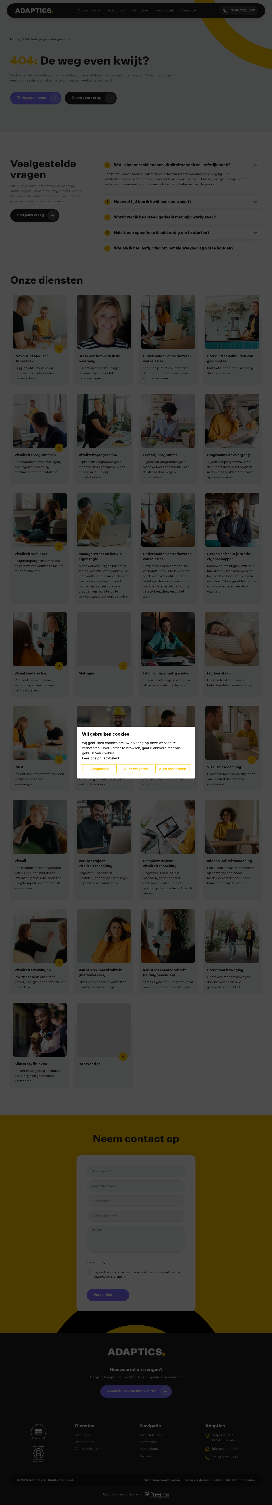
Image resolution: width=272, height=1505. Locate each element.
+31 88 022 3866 (225, 1457)
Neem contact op (86, 98)
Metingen (82, 1435)
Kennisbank (164, 10)
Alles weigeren (136, 769)
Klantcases (140, 10)
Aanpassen (99, 769)
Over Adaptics (151, 1435)
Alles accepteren (172, 769)
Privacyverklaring (196, 1480)
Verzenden (103, 1295)
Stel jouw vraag (30, 215)
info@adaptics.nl (225, 1449)
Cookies (217, 1480)
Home (14, 39)
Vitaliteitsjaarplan (88, 1449)
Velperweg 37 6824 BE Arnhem (225, 1438)
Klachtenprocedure (240, 1480)
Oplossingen (87, 10)
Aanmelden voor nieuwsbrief (132, 1391)
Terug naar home (31, 98)
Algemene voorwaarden (162, 1480)
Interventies (84, 1442)
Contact (187, 10)
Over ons (114, 10)
